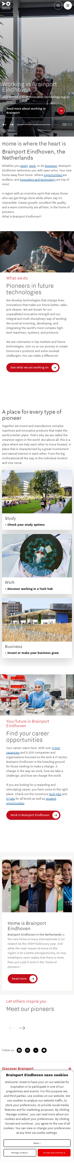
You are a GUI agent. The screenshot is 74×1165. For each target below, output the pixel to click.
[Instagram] (27, 1050)
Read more (19, 978)
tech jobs (55, 794)
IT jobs (10, 799)
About (36, 1143)
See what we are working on (29, 367)
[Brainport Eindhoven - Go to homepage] (6, 5)
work (32, 166)
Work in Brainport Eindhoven (29, 815)
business (51, 166)
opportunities (53, 175)
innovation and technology (38, 179)
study (24, 166)
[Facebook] (19, 1050)
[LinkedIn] (36, 1050)
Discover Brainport (18, 1069)
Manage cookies (19, 1153)
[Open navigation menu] (68, 5)
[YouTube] (44, 1050)
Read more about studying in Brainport (26, 111)
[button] (4, 124)
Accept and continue (53, 1153)
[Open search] (58, 5)
